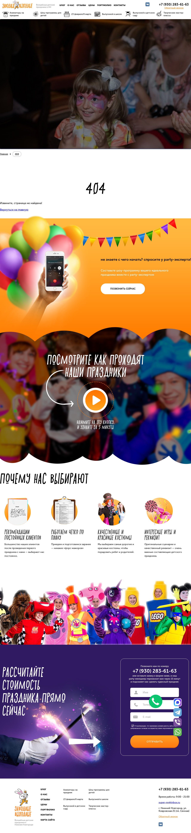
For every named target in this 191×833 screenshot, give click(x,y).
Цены (91, 5)
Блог (62, 5)
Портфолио (104, 5)
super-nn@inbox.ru (169, 802)
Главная (4, 154)
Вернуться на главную (14, 209)
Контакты (119, 5)
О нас (70, 5)
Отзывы (81, 5)
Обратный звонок (174, 8)
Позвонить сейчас (122, 288)
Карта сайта (48, 820)
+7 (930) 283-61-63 (174, 4)
